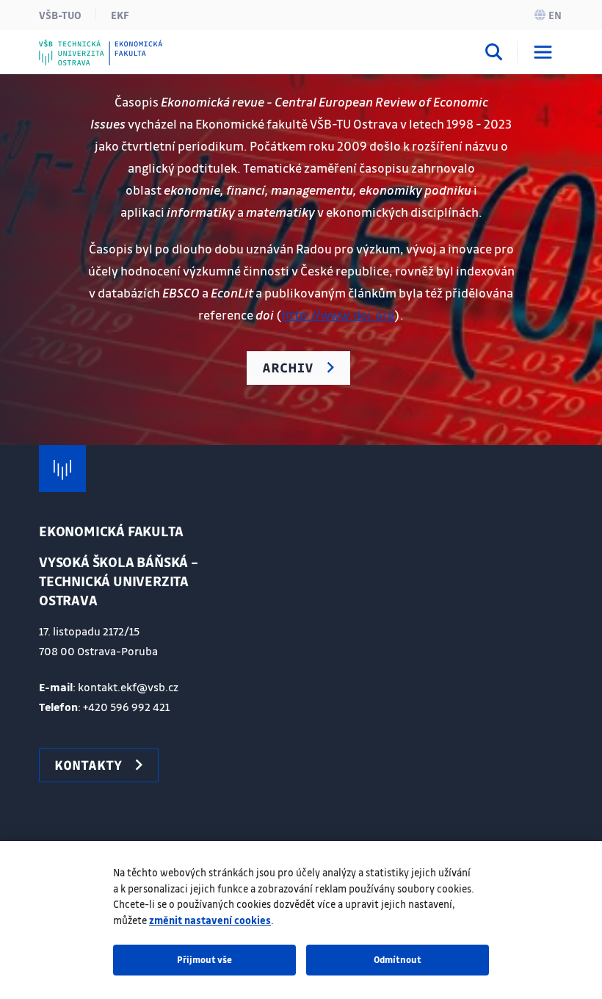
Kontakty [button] (88, 765)
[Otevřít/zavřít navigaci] (543, 52)
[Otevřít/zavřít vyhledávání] (494, 54)
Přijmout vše (204, 959)
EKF (120, 14)
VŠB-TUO (60, 14)
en (555, 14)
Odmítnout (397, 959)
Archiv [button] (287, 367)
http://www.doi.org (338, 314)
